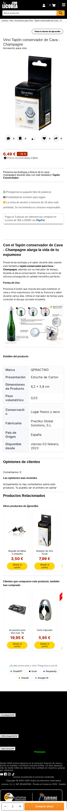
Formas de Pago (56, 742)
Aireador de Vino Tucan (44, 552)
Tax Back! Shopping (51, 754)
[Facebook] (5, 774)
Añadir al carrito (17, 565)
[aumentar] (20, 806)
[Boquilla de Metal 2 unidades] (17, 530)
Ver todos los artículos (15, 711)
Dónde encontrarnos (40, 745)
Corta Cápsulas (44, 630)
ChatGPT (17, 671)
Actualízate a (31, 751)
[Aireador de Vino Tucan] (44, 530)
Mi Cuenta (8, 751)
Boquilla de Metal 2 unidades (17, 552)
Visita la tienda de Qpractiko (47, 31)
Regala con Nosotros (23, 754)
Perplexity (51, 671)
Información (8, 736)
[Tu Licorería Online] (9, 5)
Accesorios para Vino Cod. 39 (17, 631)
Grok (34, 671)
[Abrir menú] (63, 4)
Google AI (43, 677)
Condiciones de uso (13, 739)
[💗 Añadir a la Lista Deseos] (20, 138)
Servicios (6, 748)
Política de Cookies (13, 745)
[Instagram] (9, 774)
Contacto (6, 715)
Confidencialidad (38, 739)
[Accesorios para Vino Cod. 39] (17, 609)
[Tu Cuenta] (44, 5)
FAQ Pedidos (35, 742)
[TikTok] (13, 774)
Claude (25, 677)
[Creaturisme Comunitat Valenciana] (31, 797)
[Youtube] (1, 774)
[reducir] (5, 806)
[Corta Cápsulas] (44, 609)
